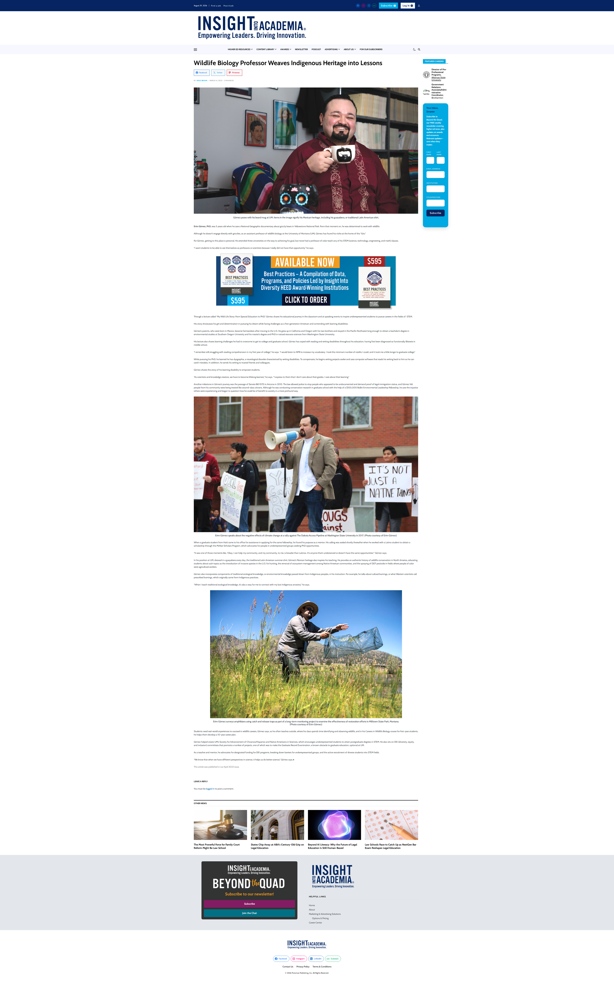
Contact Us (288, 966)
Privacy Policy (302, 966)
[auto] (414, 49)
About (312, 909)
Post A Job (229, 5)
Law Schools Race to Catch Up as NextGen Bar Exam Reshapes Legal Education (390, 846)
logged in (210, 788)
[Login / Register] (419, 5)
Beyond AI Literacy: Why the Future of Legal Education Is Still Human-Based (332, 846)
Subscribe (387, 5)
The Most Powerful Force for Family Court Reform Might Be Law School (217, 846)
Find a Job (216, 5)
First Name (428, 153)
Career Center (315, 922)
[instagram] (363, 6)
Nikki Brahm (202, 80)
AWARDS (284, 49)
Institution (432, 183)
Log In (406, 5)
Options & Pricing (320, 918)
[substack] (374, 6)
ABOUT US (349, 49)
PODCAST (316, 49)
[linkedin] (369, 6)
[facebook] (358, 6)
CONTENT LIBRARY (265, 49)
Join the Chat (249, 913)
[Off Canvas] (195, 49)
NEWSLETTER (301, 49)
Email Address (433, 169)
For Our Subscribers (371, 49)
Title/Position (433, 197)
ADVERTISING (331, 49)
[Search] (419, 49)
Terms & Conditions (322, 966)
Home (312, 905)
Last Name (439, 153)
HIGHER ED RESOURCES (239, 49)
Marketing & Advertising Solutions (325, 914)
